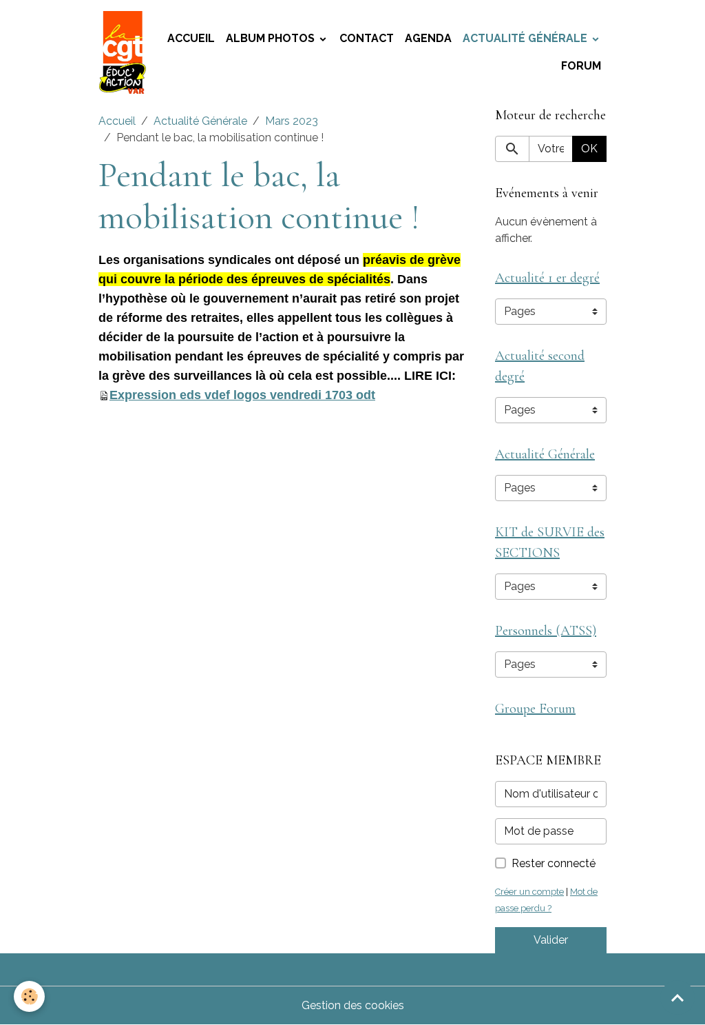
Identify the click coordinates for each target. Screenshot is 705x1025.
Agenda (428, 38)
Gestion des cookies (353, 1005)
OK (589, 148)
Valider (551, 939)
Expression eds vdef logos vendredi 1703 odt (242, 395)
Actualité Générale (526, 38)
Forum (581, 65)
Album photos (271, 38)
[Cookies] (29, 996)
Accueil (191, 38)
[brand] (122, 52)
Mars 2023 (291, 121)
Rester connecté (554, 863)
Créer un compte (529, 891)
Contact (366, 38)
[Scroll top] (677, 997)
